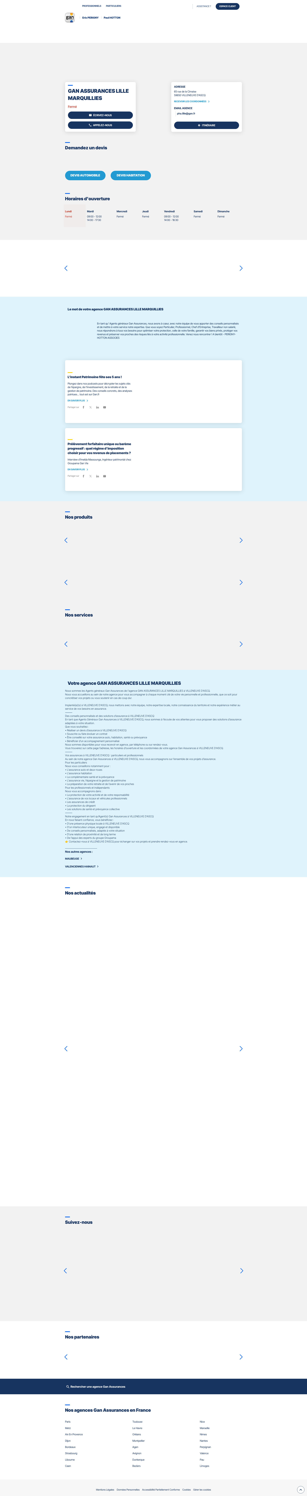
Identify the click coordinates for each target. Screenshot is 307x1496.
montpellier (138, 1440)
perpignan (205, 1447)
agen (135, 1447)
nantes (204, 1440)
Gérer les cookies (202, 1489)
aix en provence (74, 1434)
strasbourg (71, 1453)
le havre (137, 1428)
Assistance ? (204, 6)
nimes (203, 1434)
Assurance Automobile (181, 571)
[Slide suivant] (241, 268)
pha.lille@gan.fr (186, 113)
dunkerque (138, 1459)
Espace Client (154, 650)
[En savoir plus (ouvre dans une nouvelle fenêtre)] (79, 1352)
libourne (70, 1459)
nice (202, 1421)
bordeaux (70, 1447)
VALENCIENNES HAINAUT (80, 866)
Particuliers (113, 6)
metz (68, 1428)
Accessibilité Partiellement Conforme (161, 1489)
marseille (205, 1428)
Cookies (186, 1489)
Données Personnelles (128, 1489)
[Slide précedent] (66, 268)
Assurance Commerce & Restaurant (195, 530)
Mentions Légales (105, 1489)
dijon (68, 1440)
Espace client (227, 6)
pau (202, 1459)
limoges (204, 1465)
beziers (136, 1465)
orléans (136, 1434)
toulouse (137, 1421)
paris (68, 1421)
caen (68, 1465)
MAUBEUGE (72, 858)
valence (204, 1453)
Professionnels (91, 6)
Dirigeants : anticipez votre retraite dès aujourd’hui (110, 1112)
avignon (136, 1453)
